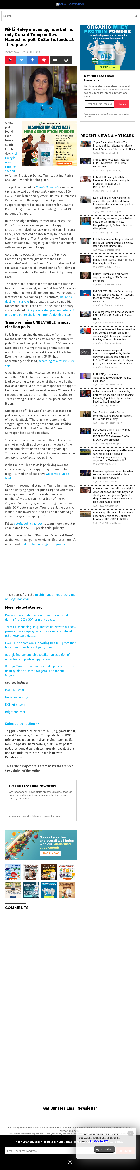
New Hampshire (16, 744)
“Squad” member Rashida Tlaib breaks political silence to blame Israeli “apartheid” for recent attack (114, 146)
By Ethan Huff (112, 153)
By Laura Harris (112, 232)
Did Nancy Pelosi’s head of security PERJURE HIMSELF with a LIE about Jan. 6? (113, 315)
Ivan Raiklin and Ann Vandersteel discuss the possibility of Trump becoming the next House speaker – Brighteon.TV (113, 202)
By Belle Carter (113, 267)
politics (68, 744)
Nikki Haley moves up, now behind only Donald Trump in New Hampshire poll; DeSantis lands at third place (113, 223)
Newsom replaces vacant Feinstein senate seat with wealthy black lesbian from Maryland (113, 474)
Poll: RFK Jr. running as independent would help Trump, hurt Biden (112, 378)
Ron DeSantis (14, 753)
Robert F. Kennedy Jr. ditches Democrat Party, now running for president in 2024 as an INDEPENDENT (112, 182)
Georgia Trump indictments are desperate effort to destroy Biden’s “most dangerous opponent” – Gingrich (39, 671)
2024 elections (36, 731)
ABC (49, 731)
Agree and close (104, 1149)
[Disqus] (41, 958)
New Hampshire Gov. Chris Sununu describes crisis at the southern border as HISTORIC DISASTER (113, 516)
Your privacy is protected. (20, 816)
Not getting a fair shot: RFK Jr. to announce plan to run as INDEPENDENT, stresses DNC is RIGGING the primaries (111, 434)
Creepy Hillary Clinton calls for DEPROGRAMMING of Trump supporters (111, 163)
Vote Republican (44, 753)
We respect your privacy (51, 1134)
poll (7, 748)
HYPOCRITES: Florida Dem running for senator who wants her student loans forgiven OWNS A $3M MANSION (113, 296)
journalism (38, 739)
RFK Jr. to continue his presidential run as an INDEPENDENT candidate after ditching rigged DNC (113, 242)
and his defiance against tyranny (43, 544)
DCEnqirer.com (15, 704)
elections (57, 735)
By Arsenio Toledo (114, 305)
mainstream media (60, 739)
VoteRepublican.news (28, 523)
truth (28, 753)
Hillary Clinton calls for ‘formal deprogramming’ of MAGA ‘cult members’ (111, 277)
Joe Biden (23, 739)
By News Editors (114, 284)
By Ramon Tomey (113, 170)
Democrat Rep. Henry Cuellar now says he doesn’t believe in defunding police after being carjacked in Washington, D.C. (113, 455)
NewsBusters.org (16, 697)
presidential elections (60, 748)
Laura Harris (33, 51)
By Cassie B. (111, 464)
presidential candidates (27, 748)
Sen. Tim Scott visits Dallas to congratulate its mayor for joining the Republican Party (112, 416)
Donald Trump (40, 735)
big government (64, 731)
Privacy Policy (99, 1141)
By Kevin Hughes (113, 212)
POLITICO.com (14, 690)
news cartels (36, 744)
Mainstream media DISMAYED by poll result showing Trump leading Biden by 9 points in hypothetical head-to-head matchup (113, 396)
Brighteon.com (19, 599)
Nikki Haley (53, 744)
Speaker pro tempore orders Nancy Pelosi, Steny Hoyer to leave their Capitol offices (113, 260)
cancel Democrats (17, 735)
